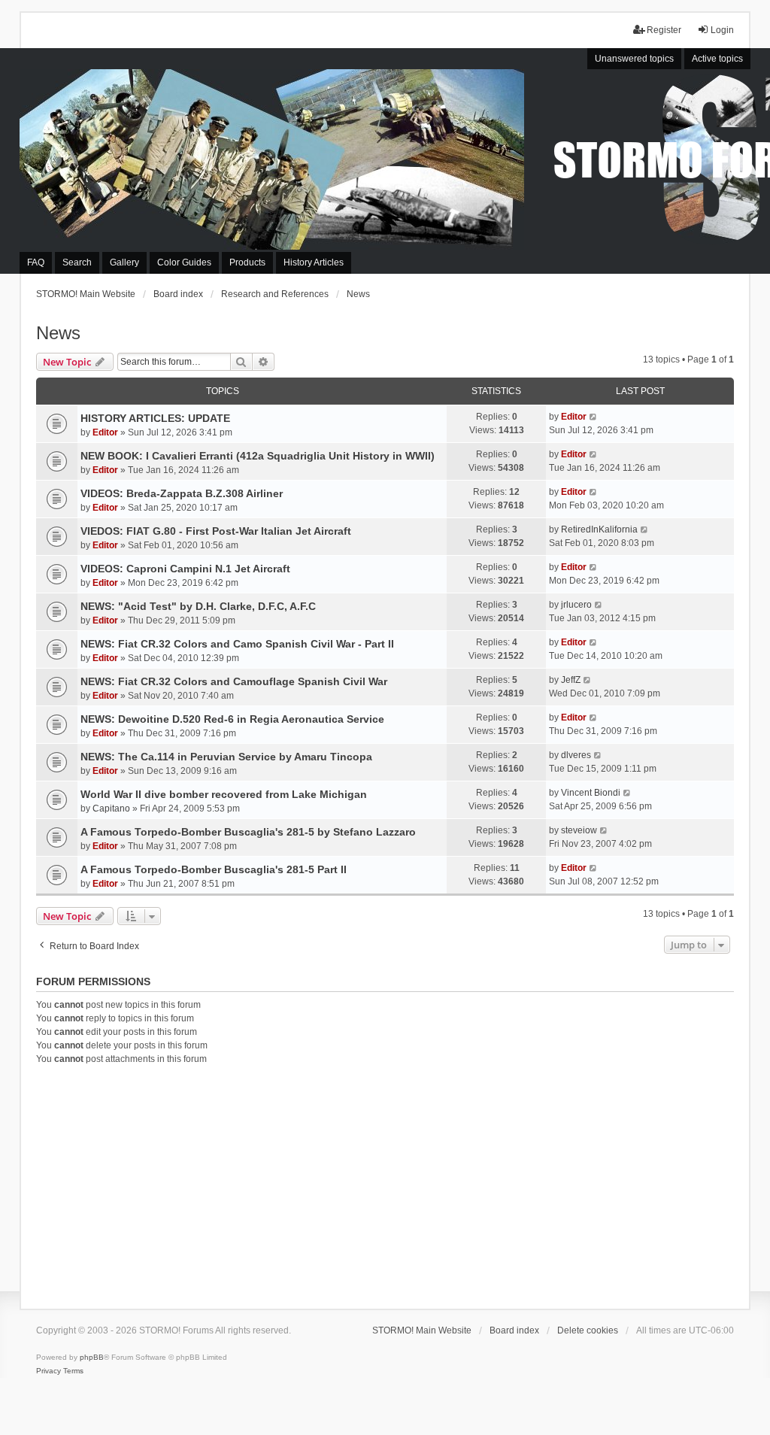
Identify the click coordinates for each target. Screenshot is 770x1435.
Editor (105, 432)
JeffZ (571, 680)
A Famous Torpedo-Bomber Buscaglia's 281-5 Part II (213, 869)
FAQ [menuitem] (35, 262)
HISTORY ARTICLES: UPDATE (155, 418)
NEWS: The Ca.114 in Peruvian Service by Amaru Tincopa (226, 757)
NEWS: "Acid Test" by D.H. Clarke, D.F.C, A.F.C (198, 606)
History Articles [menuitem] (313, 262)
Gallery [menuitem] (124, 262)
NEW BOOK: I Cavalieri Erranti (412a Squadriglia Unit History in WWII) (257, 456)
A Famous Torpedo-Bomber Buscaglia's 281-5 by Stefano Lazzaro (248, 832)
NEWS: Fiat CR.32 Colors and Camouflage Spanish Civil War (233, 681)
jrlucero (576, 604)
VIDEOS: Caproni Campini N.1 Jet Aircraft (185, 569)
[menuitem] (48, 1371)
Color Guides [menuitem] (184, 262)
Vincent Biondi (590, 792)
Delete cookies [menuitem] (587, 1330)
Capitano (111, 808)
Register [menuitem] (664, 30)
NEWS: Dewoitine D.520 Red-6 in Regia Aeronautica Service (232, 719)
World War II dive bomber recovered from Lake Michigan (223, 794)
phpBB (92, 1357)
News (58, 333)
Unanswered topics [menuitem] (634, 58)
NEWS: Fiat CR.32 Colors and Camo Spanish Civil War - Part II (237, 644)
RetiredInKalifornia (599, 529)
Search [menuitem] (77, 262)
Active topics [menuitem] (717, 58)
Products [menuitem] (247, 262)
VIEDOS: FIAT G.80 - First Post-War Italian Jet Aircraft (215, 531)
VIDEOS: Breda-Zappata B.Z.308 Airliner (181, 493)
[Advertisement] (385, 1184)
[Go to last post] (594, 416)
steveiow (579, 830)
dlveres (576, 755)
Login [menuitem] (722, 30)
